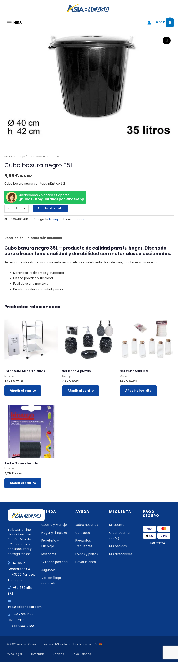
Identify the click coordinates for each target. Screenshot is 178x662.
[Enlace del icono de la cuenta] (149, 23)
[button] (167, 40)
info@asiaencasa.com (25, 607)
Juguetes (48, 570)
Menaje (19, 156)
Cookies (58, 654)
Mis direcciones (120, 554)
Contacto (82, 533)
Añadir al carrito (50, 208)
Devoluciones (85, 562)
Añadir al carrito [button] (23, 391)
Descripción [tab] (13, 238)
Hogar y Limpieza (54, 533)
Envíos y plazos (86, 554)
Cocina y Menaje (54, 524)
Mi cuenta (116, 524)
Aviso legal (14, 654)
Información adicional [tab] (44, 238)
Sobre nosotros (86, 524)
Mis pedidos (118, 546)
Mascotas (48, 554)
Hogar (80, 219)
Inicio (8, 156)
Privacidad (37, 654)
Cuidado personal (54, 562)
